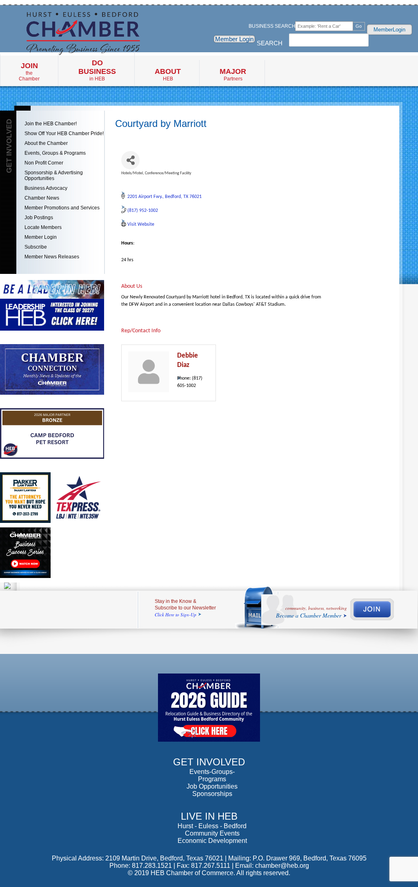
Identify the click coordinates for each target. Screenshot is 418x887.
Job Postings (38, 217)
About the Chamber (46, 143)
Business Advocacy (45, 188)
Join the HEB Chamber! (50, 124)
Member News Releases (51, 257)
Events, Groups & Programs (55, 153)
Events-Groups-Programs (212, 775)
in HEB (97, 70)
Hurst (185, 826)
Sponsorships (212, 793)
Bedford (235, 826)
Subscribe (35, 247)
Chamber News (41, 198)
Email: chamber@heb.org (272, 865)
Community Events (212, 833)
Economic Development (212, 840)
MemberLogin (389, 30)
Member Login (234, 39)
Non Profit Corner (43, 163)
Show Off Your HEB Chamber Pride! (64, 133)
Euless (208, 826)
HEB (168, 74)
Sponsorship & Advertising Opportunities (53, 175)
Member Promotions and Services (62, 208)
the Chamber (29, 72)
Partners (233, 74)
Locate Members (43, 227)
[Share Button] (130, 160)
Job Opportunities (212, 786)
